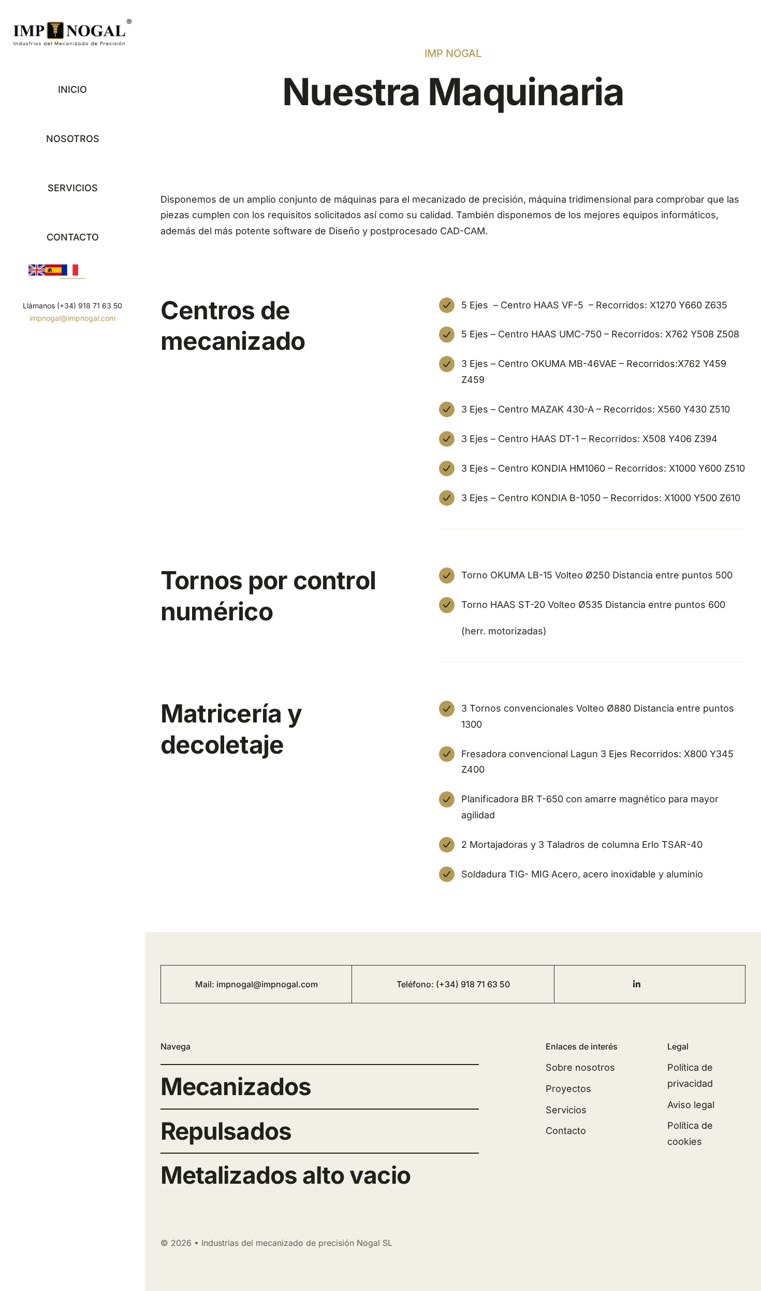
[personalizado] (662, 980)
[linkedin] (636, 984)
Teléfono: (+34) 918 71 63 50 (453, 984)
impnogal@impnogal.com (72, 318)
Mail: (205, 984)
